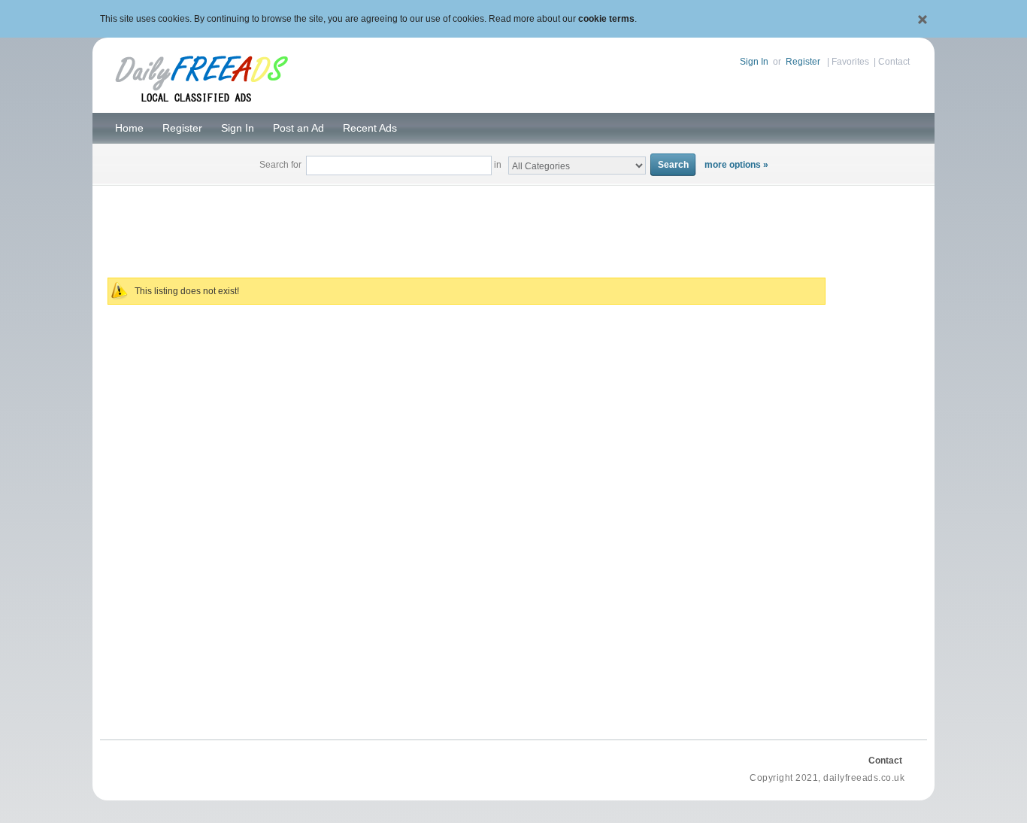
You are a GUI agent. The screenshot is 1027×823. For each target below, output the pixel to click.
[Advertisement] (513, 223)
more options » (736, 164)
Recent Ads (370, 128)
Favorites (850, 61)
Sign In (754, 61)
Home (129, 128)
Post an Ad (298, 128)
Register (803, 61)
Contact (894, 61)
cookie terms (606, 19)
